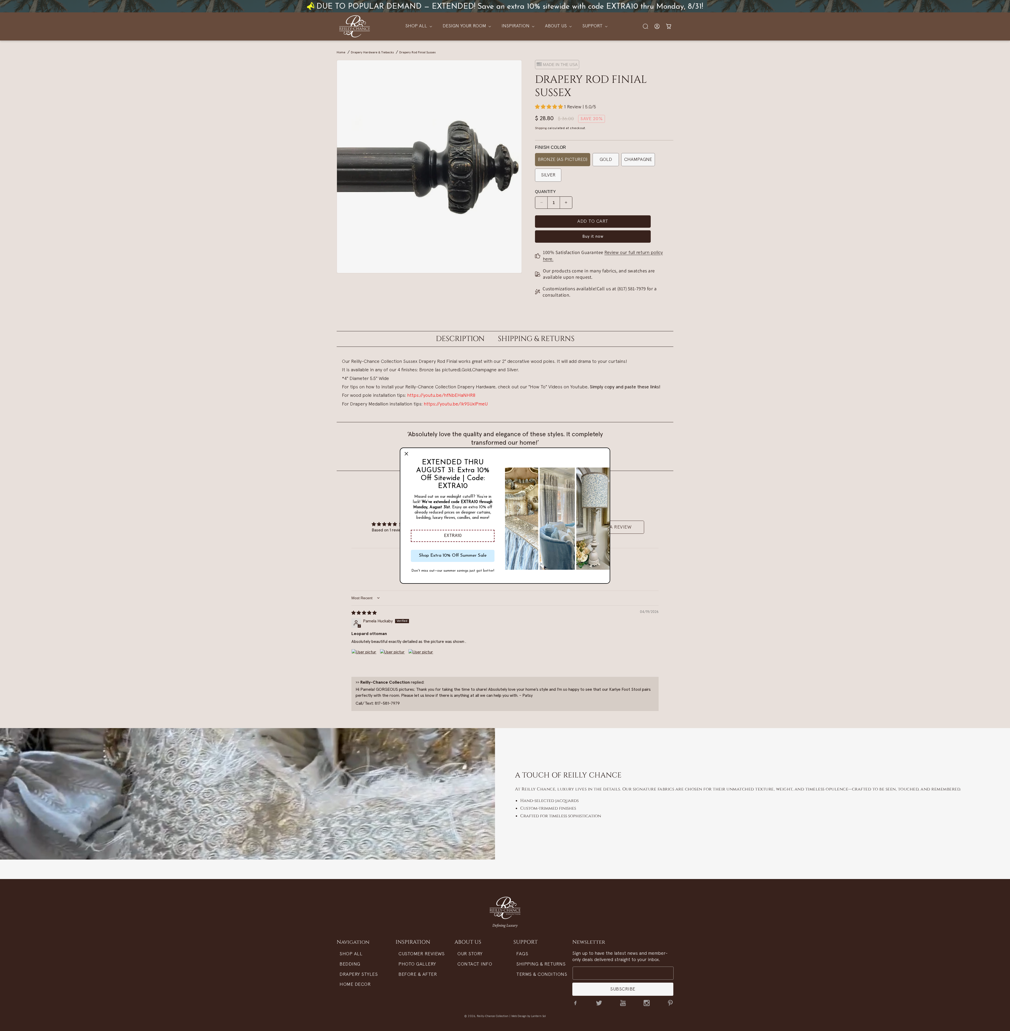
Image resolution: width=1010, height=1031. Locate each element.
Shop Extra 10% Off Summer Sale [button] (453, 555)
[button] (452, 536)
